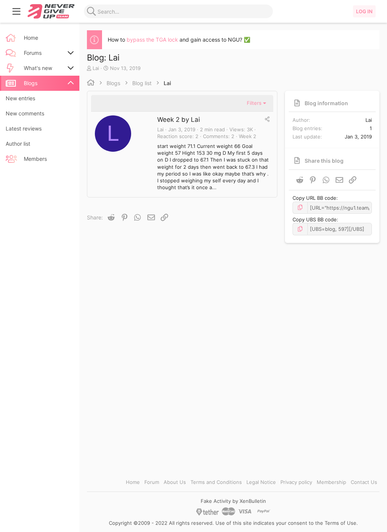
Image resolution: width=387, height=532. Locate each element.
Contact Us (364, 482)
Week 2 (247, 136)
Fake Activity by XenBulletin (233, 501)
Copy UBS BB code (315, 219)
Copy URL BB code (314, 198)
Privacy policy (296, 482)
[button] (17, 11)
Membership (331, 482)
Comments (215, 136)
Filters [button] (254, 103)
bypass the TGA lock (152, 39)
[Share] (267, 119)
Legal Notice (261, 482)
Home (133, 482)
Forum (151, 482)
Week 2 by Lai (178, 119)
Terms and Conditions (216, 482)
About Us (175, 482)
